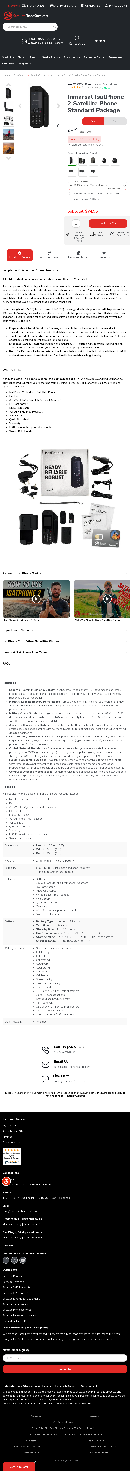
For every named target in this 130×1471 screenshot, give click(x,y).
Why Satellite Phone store (65, 1422)
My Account (118, 5)
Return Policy (123, 234)
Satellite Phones (110, 84)
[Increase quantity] (69, 223)
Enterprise (8, 63)
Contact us (36, 1416)
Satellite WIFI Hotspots (16, 1287)
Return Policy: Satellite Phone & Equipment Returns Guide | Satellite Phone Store (65, 1434)
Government (115, 57)
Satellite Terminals (13, 1282)
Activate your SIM (13, 1131)
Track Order (36, 5)
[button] (19, 1466)
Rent (33, 57)
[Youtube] (23, 1260)
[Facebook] (6, 1260)
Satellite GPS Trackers (16, 1293)
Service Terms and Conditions (102, 1446)
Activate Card (65, 5)
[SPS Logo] (25, 19)
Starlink (7, 57)
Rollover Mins (108, 193)
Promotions (71, 57)
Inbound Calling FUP (14, 1321)
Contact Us (77, 44)
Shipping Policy (32, 1440)
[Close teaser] (35, 1461)
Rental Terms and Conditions (27, 1446)
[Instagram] (14, 1260)
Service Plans (50, 57)
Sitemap (7, 1137)
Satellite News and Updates (19, 1315)
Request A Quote (94, 57)
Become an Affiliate (99, 1452)
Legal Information (96, 1440)
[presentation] (8, 85)
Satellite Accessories (15, 1304)
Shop (21, 57)
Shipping (101, 234)
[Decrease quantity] (83, 223)
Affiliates (92, 5)
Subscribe (65, 1369)
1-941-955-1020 (79, 239)
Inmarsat (98, 84)
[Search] (54, 27)
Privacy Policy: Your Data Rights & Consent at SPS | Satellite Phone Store (65, 1428)
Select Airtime (81, 181)
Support (24, 63)
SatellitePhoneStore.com (20, 1386)
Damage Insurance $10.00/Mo (85, 199)
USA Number (80, 193)
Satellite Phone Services (17, 1310)
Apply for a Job (11, 1142)
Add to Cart (109, 223)
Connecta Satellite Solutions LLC (77, 1386)
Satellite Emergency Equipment (21, 1299)
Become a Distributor (31, 1452)
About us (94, 1416)
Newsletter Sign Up (16, 1350)
